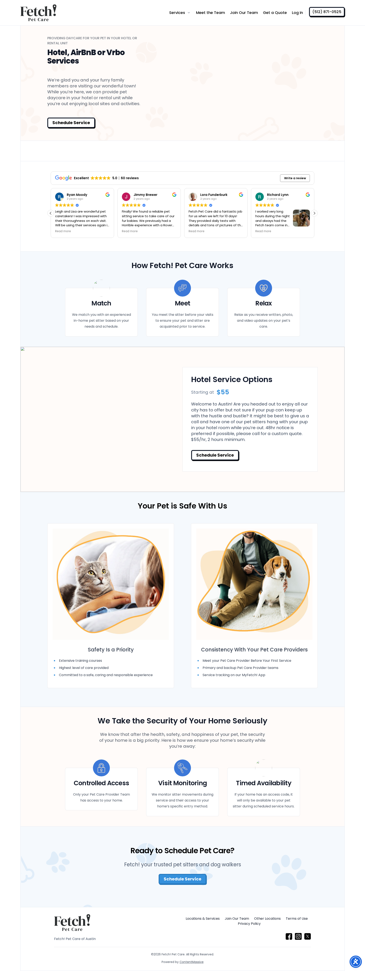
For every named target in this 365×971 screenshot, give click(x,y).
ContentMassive (192, 962)
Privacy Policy (249, 923)
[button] (314, 213)
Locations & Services (203, 918)
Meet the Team (210, 12)
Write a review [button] (295, 178)
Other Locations (267, 918)
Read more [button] (63, 231)
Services (177, 12)
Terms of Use (297, 918)
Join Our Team (244, 12)
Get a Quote (275, 12)
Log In (297, 12)
